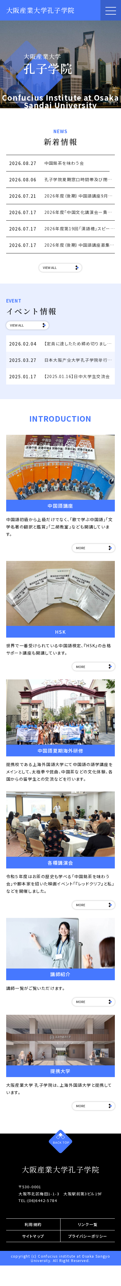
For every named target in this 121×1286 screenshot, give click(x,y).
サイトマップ (33, 1236)
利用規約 (33, 1224)
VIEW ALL (50, 267)
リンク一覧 (88, 1224)
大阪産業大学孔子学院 (40, 10)
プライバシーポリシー (87, 1236)
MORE (80, 547)
